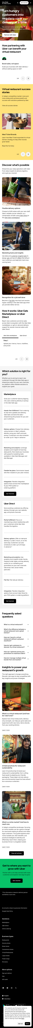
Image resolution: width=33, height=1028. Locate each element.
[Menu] (30, 2)
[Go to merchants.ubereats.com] (6, 3)
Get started (24, 2)
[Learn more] (16, 697)
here (22, 1018)
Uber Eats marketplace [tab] (10, 335)
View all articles (16, 853)
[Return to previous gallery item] (23, 154)
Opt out (20, 1023)
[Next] (28, 78)
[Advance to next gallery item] (28, 154)
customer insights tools (19, 256)
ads (8, 258)
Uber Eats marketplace (12, 217)
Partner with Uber (10, 35)
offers (19, 258)
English (6, 995)
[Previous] (23, 78)
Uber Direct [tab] (23, 335)
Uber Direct (23, 215)
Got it (27, 1023)
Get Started (10, 494)
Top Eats (12, 300)
